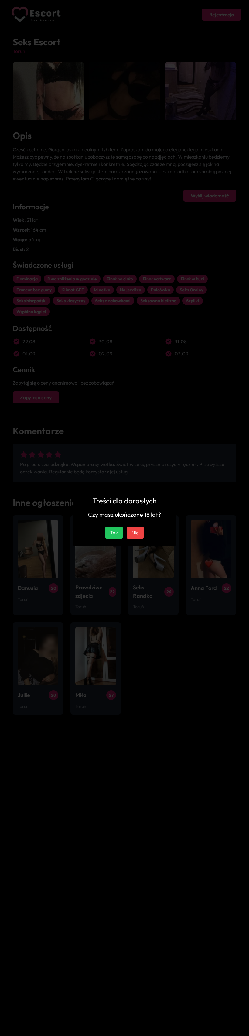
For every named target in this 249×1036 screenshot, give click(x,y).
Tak (114, 533)
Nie (135, 533)
